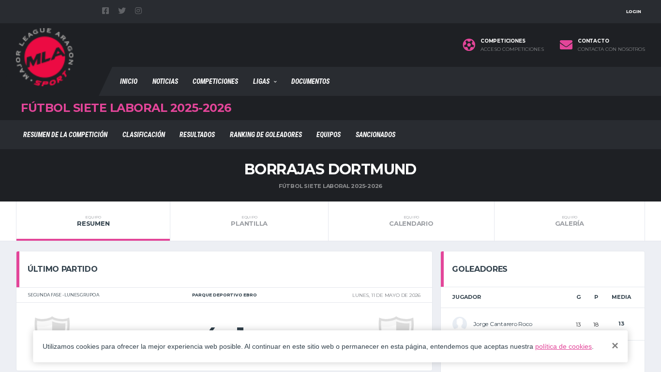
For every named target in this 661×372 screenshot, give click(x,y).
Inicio (128, 81)
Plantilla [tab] (249, 221)
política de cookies (563, 346)
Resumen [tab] (93, 221)
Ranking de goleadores (266, 135)
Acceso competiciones (512, 49)
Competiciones (215, 81)
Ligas (261, 81)
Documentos (310, 81)
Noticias (165, 81)
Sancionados (375, 135)
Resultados (197, 135)
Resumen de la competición (65, 135)
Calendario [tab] (411, 221)
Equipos (328, 135)
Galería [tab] (569, 221)
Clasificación (143, 135)
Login (633, 11)
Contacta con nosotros (611, 49)
